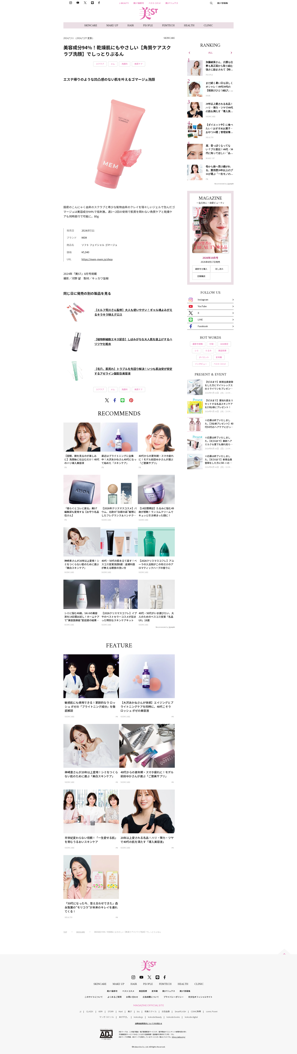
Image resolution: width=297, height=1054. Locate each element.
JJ (80, 1011)
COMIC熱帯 (196, 1011)
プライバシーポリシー (174, 996)
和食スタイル (151, 1011)
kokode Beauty (155, 1016)
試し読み (219, 268)
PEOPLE (148, 25)
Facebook (203, 326)
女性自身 (166, 1011)
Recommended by (162, 627)
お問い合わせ (132, 996)
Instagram (203, 299)
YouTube (202, 306)
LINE (200, 319)
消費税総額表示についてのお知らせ (148, 1023)
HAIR (130, 25)
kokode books (173, 1016)
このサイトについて (94, 996)
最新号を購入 (201, 268)
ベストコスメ (155, 3)
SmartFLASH (180, 1011)
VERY (100, 1011)
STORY (111, 1011)
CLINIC (208, 25)
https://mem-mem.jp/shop (97, 259)
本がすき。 (124, 1016)
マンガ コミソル (106, 1016)
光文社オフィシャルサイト (200, 996)
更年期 (155, 991)
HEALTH (189, 25)
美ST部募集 (222, 3)
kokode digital (191, 1016)
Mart (121, 1011)
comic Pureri (211, 1011)
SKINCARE (90, 25)
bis (138, 1011)
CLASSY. (89, 1011)
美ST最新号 (138, 3)
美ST (130, 1011)
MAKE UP (112, 25)
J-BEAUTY (124, 3)
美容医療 (143, 991)
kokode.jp (138, 1016)
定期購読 (201, 276)
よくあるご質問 (114, 996)
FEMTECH (168, 25)
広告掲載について (151, 996)
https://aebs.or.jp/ (178, 1037)
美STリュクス (171, 3)
